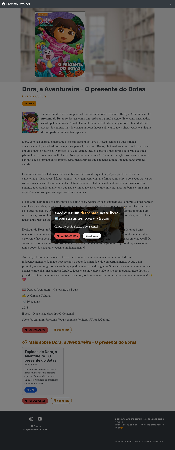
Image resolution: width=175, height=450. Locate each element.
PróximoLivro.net (17, 4)
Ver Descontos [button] (69, 235)
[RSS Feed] (171, 4)
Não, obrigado (91, 236)
